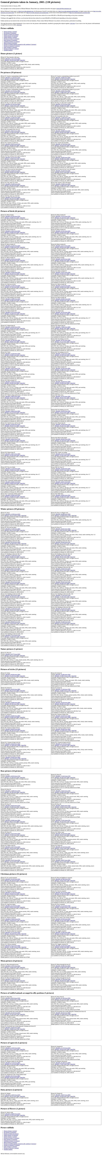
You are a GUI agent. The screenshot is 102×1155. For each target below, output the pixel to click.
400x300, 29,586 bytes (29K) (12, 820)
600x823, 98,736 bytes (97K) (12, 730)
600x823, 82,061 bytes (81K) (12, 907)
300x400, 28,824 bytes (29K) (12, 729)
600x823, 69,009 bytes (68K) (62, 583)
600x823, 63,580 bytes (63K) (12, 300)
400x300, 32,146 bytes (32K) (12, 892)
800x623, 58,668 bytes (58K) (12, 145)
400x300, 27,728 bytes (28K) (12, 529)
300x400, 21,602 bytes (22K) (63, 568)
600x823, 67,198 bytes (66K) (62, 610)
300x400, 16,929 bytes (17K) (63, 424)
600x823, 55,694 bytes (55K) (12, 470)
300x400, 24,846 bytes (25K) (12, 482)
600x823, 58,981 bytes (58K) (12, 341)
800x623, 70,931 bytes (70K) (62, 880)
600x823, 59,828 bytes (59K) (62, 300)
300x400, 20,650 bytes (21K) (63, 439)
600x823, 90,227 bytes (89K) (12, 690)
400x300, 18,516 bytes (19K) (63, 833)
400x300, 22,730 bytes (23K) (63, 979)
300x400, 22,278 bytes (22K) (12, 245)
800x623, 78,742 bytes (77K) (62, 821)
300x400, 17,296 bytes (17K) (12, 791)
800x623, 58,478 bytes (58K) (62, 980)
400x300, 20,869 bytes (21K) (12, 1114)
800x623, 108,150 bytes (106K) (63, 530)
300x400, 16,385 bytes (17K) (12, 381)
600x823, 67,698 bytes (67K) (12, 247)
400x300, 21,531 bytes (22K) (12, 966)
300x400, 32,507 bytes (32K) (63, 716)
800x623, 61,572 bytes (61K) (62, 623)
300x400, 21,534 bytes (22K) (12, 468)
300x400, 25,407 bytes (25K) (63, 272)
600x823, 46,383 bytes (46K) (12, 369)
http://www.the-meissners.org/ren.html (68, 11)
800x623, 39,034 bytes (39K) (62, 145)
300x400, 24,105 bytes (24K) (63, 608)
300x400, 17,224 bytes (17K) (63, 776)
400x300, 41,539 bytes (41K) (12, 514)
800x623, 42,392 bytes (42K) (12, 455)
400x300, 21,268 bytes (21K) (63, 622)
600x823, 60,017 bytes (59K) (62, 570)
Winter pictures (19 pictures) (11, 36)
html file (22, 60)
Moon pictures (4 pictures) (10, 43)
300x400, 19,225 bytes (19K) (63, 396)
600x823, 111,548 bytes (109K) (13, 745)
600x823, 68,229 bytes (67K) (12, 260)
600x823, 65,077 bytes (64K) (12, 1049)
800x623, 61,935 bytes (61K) (62, 79)
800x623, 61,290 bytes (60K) (12, 132)
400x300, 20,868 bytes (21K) (63, 131)
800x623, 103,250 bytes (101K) (13, 933)
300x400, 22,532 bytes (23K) (63, 919)
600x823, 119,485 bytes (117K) (63, 907)
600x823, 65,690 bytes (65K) (12, 217)
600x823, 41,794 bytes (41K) (12, 777)
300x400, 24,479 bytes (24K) (63, 259)
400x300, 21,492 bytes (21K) (12, 1095)
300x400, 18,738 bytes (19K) (12, 340)
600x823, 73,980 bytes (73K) (62, 185)
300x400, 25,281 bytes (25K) (63, 582)
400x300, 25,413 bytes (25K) (12, 833)
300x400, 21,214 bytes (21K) (63, 285)
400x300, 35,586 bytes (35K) (63, 674)
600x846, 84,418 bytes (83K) (12, 1077)
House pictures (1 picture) (10, 31)
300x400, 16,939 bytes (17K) (12, 327)
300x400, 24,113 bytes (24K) (12, 905)
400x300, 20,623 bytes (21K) (12, 144)
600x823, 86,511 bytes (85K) (12, 655)
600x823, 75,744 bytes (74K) (62, 745)
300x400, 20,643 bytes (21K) (12, 805)
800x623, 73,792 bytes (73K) (12, 835)
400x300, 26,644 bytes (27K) (63, 542)
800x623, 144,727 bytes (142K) (13, 515)
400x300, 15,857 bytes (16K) (12, 454)
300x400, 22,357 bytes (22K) (63, 454)
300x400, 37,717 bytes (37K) (63, 905)
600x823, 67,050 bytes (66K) (62, 273)
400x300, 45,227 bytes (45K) (12, 945)
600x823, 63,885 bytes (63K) (12, 483)
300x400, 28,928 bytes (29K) (12, 674)
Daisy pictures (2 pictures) (10, 47)
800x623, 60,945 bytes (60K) (62, 132)
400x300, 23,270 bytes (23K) (63, 104)
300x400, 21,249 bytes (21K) (12, 555)
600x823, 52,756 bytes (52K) (62, 440)
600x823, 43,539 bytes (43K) (62, 355)
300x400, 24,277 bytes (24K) (12, 654)
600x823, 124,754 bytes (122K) (13, 758)
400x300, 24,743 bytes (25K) (12, 1013)
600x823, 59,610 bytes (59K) (62, 1049)
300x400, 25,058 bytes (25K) (12, 272)
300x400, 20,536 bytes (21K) (12, 216)
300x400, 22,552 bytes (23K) (12, 259)
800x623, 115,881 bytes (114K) (63, 676)
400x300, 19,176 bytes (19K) (12, 91)
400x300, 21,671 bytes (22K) (12, 847)
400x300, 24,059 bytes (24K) (12, 1027)
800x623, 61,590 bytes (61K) (12, 79)
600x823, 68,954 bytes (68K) (62, 247)
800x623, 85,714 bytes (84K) (62, 999)
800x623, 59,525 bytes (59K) (12, 60)
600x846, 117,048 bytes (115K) (63, 1014)
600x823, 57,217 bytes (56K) (62, 341)
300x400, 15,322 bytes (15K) (63, 353)
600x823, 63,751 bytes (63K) (62, 483)
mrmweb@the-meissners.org (64, 8)
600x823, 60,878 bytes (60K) (12, 583)
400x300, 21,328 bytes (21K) (12, 979)
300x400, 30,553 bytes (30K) (63, 1013)
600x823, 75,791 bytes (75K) (62, 596)
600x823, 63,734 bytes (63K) (12, 287)
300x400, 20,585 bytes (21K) (63, 299)
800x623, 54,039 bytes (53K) (62, 1096)
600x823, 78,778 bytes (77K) (12, 596)
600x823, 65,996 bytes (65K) (12, 232)
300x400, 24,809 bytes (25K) (63, 495)
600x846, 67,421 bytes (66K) (62, 920)
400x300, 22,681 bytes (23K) (63, 91)
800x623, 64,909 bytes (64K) (62, 105)
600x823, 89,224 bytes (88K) (12, 198)
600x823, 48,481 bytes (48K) (62, 328)
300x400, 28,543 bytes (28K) (12, 689)
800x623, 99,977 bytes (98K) (12, 821)
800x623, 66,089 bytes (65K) (62, 159)
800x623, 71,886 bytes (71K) (62, 92)
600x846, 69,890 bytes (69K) (12, 172)
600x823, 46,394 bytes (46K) (12, 440)
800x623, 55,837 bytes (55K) (62, 848)
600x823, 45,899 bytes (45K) (62, 792)
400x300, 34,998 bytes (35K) (63, 514)
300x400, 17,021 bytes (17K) (63, 791)
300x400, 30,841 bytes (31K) (63, 805)
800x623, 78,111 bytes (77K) (62, 543)
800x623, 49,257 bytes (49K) (62, 835)
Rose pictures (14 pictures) (10, 40)
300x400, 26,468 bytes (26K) (12, 702)
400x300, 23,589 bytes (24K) (63, 932)
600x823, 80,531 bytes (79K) (62, 557)
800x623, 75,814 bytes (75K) (12, 623)
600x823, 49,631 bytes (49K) (62, 397)
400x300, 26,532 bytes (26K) (12, 157)
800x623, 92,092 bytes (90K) (62, 947)
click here (72, 23)
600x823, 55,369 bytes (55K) (12, 807)
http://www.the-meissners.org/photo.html (79, 12)
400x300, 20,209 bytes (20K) (63, 966)
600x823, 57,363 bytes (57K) (12, 570)
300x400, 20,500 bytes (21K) (12, 424)
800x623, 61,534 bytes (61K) (62, 217)
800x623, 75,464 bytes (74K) (12, 636)
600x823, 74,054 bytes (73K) (12, 920)
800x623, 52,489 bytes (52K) (62, 967)
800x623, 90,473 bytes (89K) (12, 530)
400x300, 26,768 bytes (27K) (63, 879)
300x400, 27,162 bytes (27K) (63, 595)
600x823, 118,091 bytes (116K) (63, 807)
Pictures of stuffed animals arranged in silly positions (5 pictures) (20, 44)
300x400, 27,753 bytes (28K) (12, 1062)
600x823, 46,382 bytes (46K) (12, 383)
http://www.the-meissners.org (26, 11)
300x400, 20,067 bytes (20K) (63, 860)
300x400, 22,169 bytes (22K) (12, 285)
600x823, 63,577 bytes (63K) (62, 861)
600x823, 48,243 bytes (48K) (62, 313)
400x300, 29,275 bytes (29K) (63, 892)
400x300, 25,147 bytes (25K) (12, 860)
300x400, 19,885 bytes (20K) (12, 396)
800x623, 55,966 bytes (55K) (12, 967)
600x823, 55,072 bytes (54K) (62, 412)
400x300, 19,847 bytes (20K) (63, 1095)
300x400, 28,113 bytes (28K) (12, 1076)
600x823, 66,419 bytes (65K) (12, 273)
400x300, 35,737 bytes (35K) (12, 932)
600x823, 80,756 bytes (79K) (12, 704)
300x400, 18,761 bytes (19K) (63, 340)
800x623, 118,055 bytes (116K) (13, 999)
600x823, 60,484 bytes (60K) (12, 557)
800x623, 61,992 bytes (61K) (62, 933)
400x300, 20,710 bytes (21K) (63, 847)
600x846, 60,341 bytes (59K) (12, 397)
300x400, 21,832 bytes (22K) (12, 231)
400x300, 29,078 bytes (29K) (63, 702)
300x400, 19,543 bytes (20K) (63, 368)
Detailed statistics (8, 50)
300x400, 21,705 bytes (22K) (12, 1048)
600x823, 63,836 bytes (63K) (62, 232)
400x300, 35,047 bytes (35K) (63, 529)
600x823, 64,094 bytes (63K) (62, 287)
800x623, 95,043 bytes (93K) (12, 894)
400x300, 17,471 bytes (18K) (12, 58)
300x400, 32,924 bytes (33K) (12, 744)
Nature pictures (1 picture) (10, 37)
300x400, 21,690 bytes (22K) (12, 299)
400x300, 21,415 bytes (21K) (63, 216)
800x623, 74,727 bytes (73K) (12, 861)
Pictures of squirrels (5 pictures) (12, 46)
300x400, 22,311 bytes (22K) (12, 312)
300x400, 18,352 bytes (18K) (63, 312)
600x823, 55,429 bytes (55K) (12, 313)
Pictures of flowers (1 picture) (11, 48)
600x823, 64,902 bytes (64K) (62, 260)
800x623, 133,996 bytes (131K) (63, 515)
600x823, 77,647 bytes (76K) (62, 1064)
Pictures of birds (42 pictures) (11, 34)
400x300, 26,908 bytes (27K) (12, 622)
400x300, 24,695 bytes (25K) (63, 157)
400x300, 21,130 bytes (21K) (12, 77)
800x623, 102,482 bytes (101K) (13, 543)
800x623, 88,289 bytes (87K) (62, 704)
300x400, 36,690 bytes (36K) (63, 729)
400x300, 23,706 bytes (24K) (12, 117)
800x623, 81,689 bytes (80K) (12, 717)
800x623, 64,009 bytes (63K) (12, 119)
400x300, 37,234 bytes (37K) (63, 689)
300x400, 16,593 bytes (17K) (12, 776)
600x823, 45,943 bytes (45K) (12, 328)
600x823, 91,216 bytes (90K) (12, 676)
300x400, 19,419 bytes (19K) (63, 381)
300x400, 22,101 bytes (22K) (63, 231)
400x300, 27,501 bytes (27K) (63, 820)
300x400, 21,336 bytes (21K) (12, 608)
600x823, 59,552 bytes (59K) (12, 610)
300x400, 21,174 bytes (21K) (63, 1048)
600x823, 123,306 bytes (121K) (63, 730)
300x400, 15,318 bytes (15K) (12, 353)
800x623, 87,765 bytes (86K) (62, 894)
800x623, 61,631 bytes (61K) (12, 92)
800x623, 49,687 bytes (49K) (62, 119)
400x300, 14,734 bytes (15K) (63, 144)
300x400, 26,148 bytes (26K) (63, 1062)
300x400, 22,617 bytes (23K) (63, 245)
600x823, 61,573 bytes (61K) (12, 412)
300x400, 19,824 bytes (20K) (12, 411)
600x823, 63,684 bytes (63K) (62, 496)
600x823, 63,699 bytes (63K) (12, 496)
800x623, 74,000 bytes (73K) (12, 1029)
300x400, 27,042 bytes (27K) (12, 919)
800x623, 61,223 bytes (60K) (12, 1115)
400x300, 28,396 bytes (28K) (12, 716)
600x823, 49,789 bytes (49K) (12, 792)
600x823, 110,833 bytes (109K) (63, 717)
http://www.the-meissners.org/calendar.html (37, 12)
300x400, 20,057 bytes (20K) (12, 568)
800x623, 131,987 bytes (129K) (13, 947)
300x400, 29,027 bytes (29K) (63, 555)
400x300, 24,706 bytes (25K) (63, 998)
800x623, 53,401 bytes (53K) (12, 980)
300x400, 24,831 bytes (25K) (63, 482)
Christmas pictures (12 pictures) (12, 41)
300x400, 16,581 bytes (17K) (12, 368)
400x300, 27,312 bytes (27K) (12, 635)
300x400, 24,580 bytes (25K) (12, 495)
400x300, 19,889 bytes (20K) (63, 77)
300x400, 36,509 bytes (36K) (12, 757)
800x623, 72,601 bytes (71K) (12, 105)
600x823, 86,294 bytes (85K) (12, 185)
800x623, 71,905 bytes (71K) (12, 159)
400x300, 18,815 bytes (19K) (12, 131)
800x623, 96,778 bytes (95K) (12, 880)
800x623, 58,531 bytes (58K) (12, 1096)
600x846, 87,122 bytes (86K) (12, 1064)
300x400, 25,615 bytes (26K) (12, 197)
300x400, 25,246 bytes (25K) (12, 184)
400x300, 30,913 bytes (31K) (12, 998)
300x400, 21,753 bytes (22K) (63, 744)
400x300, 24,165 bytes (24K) (63, 945)
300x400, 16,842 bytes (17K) (12, 439)
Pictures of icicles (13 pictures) (11, 38)
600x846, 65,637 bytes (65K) (62, 172)
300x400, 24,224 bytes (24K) (63, 170)
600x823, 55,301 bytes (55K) (62, 455)
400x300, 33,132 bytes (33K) (12, 879)
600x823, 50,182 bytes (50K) (62, 777)
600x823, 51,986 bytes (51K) (62, 369)
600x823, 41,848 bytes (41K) (12, 355)
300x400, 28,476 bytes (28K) (12, 595)
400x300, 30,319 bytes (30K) (12, 542)
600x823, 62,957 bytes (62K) (62, 470)
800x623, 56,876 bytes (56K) (12, 848)
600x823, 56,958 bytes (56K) (62, 383)
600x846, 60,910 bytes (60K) (12, 426)
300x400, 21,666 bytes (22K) (63, 184)
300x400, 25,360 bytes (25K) (12, 170)
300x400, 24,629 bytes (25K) (63, 468)
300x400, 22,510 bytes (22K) (12, 582)
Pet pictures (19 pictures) (10, 33)
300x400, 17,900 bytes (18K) (63, 327)
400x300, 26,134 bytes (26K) (12, 104)
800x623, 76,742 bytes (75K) (12, 1014)
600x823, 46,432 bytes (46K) (62, 426)
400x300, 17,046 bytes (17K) (63, 117)
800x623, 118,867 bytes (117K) (63, 690)
